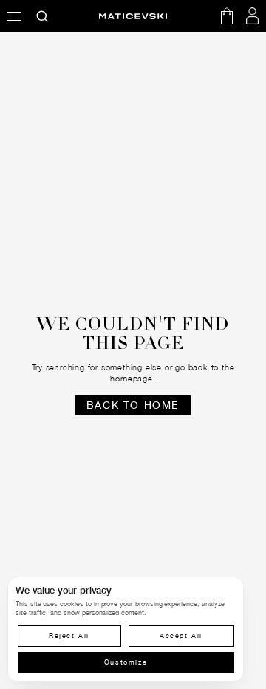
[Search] (42, 16)
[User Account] (253, 16)
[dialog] (125, 629)
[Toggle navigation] (14, 16)
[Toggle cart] (227, 15)
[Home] (133, 16)
